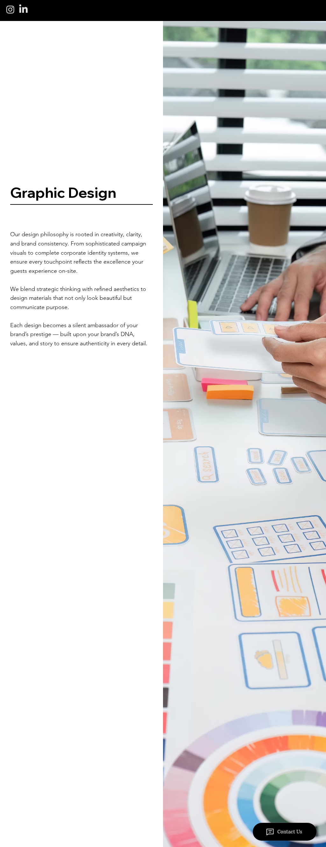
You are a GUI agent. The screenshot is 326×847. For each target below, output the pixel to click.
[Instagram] (10, 9)
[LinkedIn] (23, 9)
